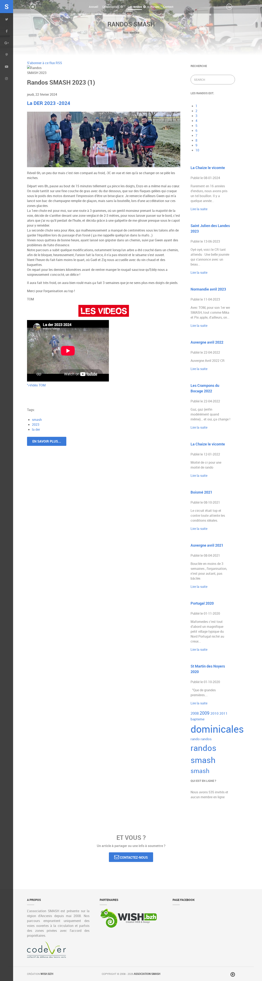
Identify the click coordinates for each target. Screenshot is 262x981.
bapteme (197, 719)
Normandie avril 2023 (208, 289)
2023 (35, 424)
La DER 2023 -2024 (48, 103)
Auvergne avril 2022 (207, 342)
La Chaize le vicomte (208, 167)
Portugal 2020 (202, 603)
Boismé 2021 (201, 492)
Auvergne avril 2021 (207, 545)
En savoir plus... (46, 441)
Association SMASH (147, 974)
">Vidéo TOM (36, 385)
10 (197, 150)
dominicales (217, 729)
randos (206, 739)
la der (36, 429)
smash (37, 419)
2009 (205, 713)
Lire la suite (199, 209)
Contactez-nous (133, 857)
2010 (214, 713)
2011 (223, 713)
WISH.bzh (47, 974)
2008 (195, 713)
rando (196, 739)
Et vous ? (131, 837)
